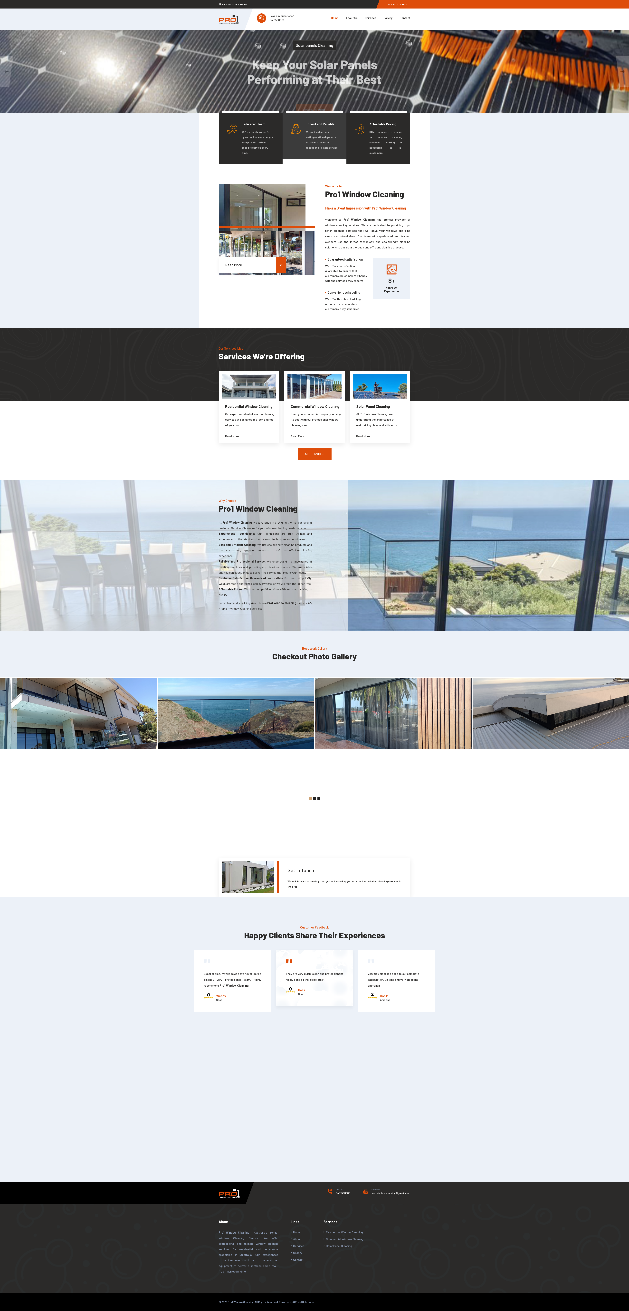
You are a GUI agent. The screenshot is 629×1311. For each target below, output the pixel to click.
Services (370, 18)
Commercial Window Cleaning (315, 406)
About (297, 1239)
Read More (233, 265)
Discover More (314, 97)
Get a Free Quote (399, 4)
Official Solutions (303, 1301)
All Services (314, 454)
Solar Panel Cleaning (373, 406)
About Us (352, 18)
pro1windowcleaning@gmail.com (391, 1192)
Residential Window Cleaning (249, 406)
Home (334, 18)
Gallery (387, 18)
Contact (405, 18)
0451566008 (277, 20)
